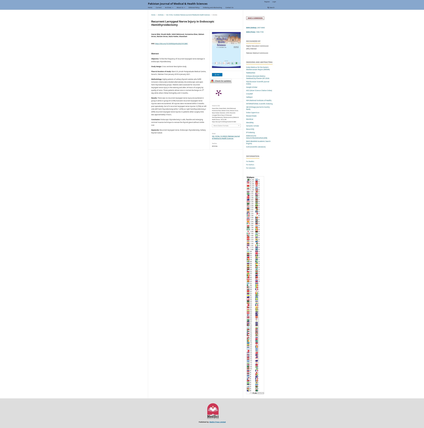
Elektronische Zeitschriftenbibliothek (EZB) (256, 137)
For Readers (250, 161)
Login (274, 2)
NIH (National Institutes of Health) (258, 100)
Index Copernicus (252, 112)
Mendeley (250, 122)
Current (159, 7)
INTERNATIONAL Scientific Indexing (259, 104)
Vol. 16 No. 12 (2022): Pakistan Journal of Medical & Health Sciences (188, 15)
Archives (168, 7)
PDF (218, 75)
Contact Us (229, 7)
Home (150, 7)
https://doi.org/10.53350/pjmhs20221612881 (171, 44)
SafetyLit (249, 97)
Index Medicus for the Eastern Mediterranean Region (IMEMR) (258, 68)
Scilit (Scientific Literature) (255, 147)
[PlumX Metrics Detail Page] (218, 92)
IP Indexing (250, 132)
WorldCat (249, 119)
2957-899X (255, 28)
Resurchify (250, 129)
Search (271, 7)
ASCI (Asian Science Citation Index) (259, 90)
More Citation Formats (221, 126)
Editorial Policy (194, 7)
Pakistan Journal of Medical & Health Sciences (177, 3)
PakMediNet (250, 73)
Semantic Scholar (252, 126)
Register (267, 2)
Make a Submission (255, 18)
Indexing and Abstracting (212, 7)
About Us (180, 7)
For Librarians (250, 168)
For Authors (250, 165)
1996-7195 (255, 32)
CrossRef (249, 94)
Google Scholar (251, 87)
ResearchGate (251, 116)
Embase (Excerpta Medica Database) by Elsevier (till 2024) (257, 77)
